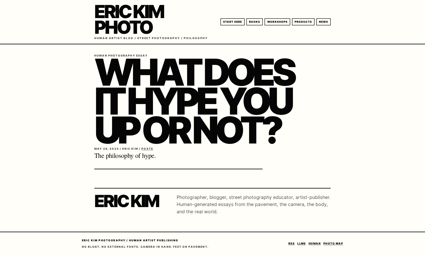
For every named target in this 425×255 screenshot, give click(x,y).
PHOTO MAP (333, 243)
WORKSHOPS (277, 21)
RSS (291, 243)
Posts (147, 148)
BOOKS (254, 21)
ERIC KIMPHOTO (128, 19)
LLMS (301, 243)
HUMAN (315, 243)
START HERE (232, 21)
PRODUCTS (303, 21)
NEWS (323, 21)
